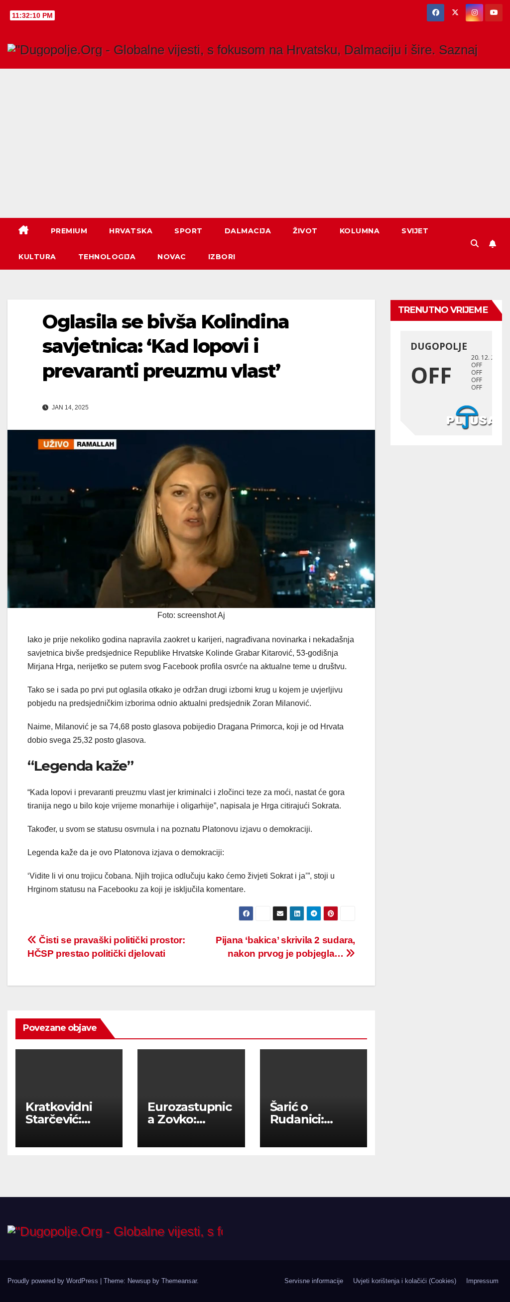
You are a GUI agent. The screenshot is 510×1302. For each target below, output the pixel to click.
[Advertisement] (255, 143)
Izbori (222, 256)
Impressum (482, 1281)
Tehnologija (107, 256)
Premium (69, 230)
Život (305, 230)
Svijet (414, 230)
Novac (171, 256)
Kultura (37, 256)
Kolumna (360, 230)
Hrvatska (130, 230)
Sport (188, 230)
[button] (475, 243)
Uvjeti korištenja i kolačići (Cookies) (404, 1281)
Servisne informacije (313, 1281)
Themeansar (179, 1281)
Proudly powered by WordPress (53, 1281)
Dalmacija (248, 230)
